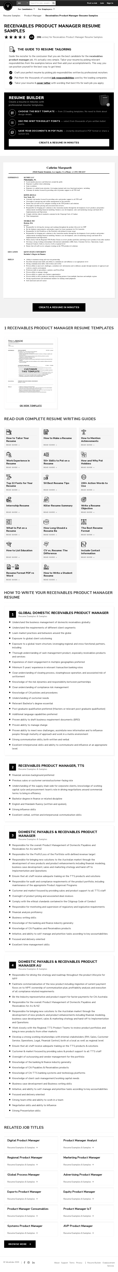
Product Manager (32, 15)
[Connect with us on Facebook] (24, 1262)
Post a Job (92, 3)
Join (102, 3)
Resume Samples (11, 15)
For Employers (45, 9)
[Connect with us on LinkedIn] (33, 1262)
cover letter (44, 83)
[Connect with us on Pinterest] (28, 1262)
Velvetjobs (7, 5)
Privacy (79, 1263)
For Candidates (25, 9)
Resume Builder (94, 1263)
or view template (31, 406)
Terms (72, 1263)
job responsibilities (63, 77)
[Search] (53, 3)
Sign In (110, 3)
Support (64, 1263)
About (56, 1263)
